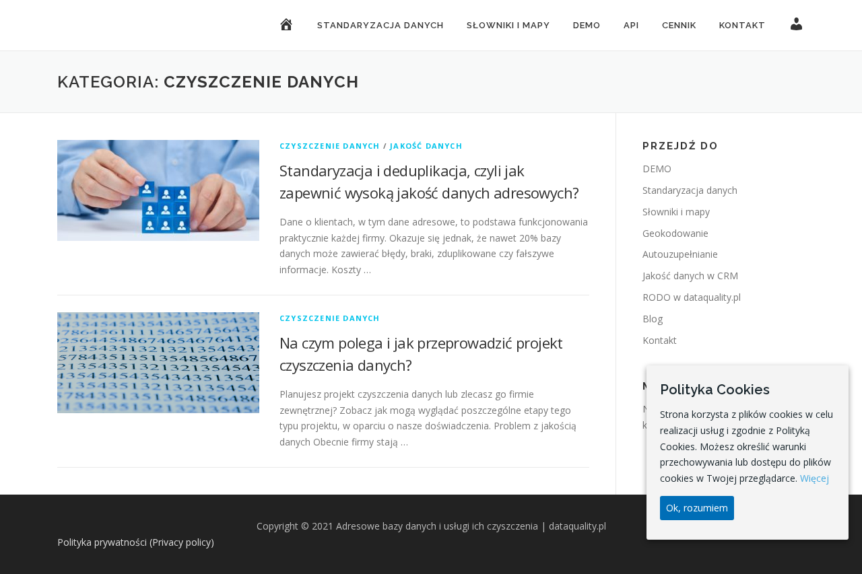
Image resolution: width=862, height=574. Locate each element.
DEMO (587, 25)
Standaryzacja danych (380, 25)
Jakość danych (426, 146)
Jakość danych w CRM (690, 275)
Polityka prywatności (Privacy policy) (135, 542)
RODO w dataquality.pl (691, 297)
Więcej (814, 478)
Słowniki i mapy (508, 25)
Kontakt (742, 25)
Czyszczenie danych (329, 146)
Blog (652, 318)
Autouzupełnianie (680, 254)
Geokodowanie (675, 233)
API (631, 25)
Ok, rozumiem (697, 507)
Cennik (679, 25)
